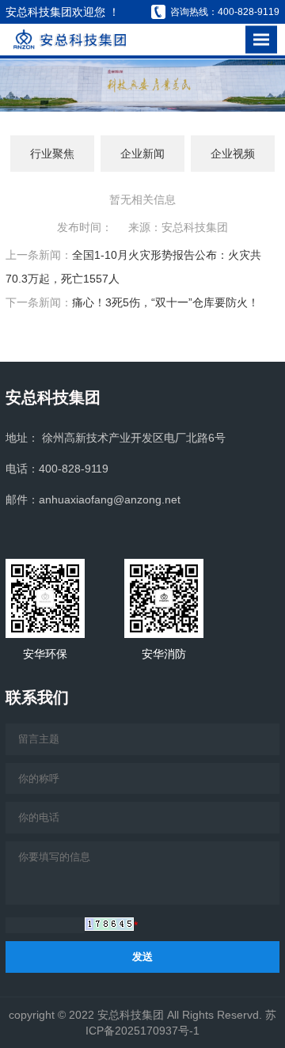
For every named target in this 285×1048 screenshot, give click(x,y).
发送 (142, 957)
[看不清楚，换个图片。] (109, 924)
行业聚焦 (52, 153)
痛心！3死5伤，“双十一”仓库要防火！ (165, 302)
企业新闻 (142, 153)
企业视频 (233, 153)
